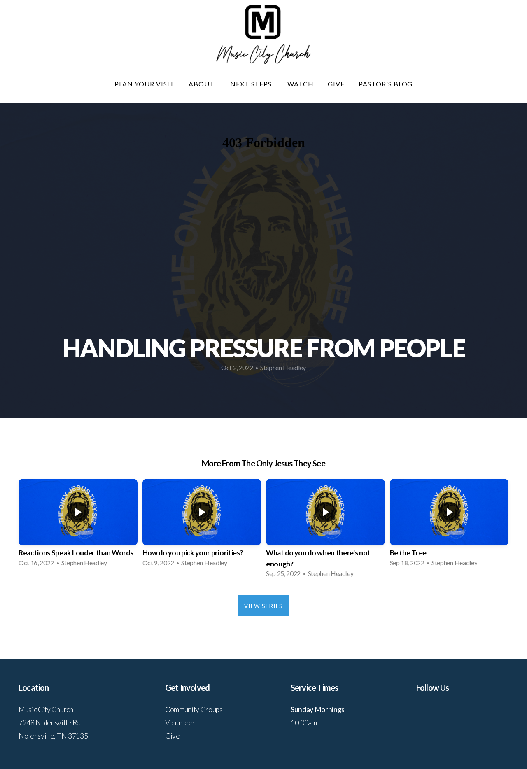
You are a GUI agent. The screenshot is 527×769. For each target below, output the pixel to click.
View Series (263, 605)
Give (336, 84)
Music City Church (46, 709)
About (202, 84)
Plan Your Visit (144, 84)
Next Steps (252, 84)
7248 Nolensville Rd (50, 722)
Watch (300, 84)
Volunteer (180, 722)
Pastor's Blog (386, 84)
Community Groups (194, 709)
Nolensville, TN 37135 (53, 736)
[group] (78, 525)
